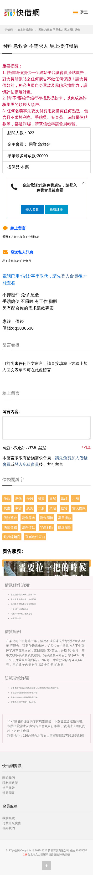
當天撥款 (79, 508)
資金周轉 (46, 518)
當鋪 (64, 499)
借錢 (29, 499)
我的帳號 (8, 818)
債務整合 (10, 518)
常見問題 (8, 793)
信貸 (64, 508)
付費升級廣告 (11, 823)
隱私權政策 (10, 783)
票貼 (52, 508)
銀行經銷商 (12, 537)
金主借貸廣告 (25, 29)
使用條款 (8, 788)
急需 (29, 508)
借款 (7, 499)
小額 (75, 499)
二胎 (41, 508)
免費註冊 (56, 209)
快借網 (9, 29)
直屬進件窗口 (35, 537)
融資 (41, 499)
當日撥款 (64, 518)
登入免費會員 (27, 464)
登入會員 (32, 209)
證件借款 (28, 527)
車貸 (18, 508)
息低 (18, 499)
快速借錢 (10, 527)
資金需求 (28, 518)
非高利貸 (46, 527)
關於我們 (8, 778)
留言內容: (11, 411)
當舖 (52, 499)
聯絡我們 (8, 828)
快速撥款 (64, 527)
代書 (7, 508)
